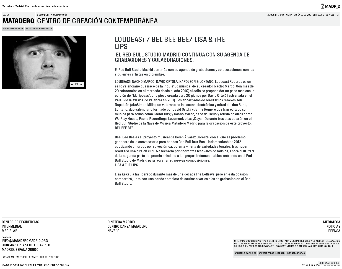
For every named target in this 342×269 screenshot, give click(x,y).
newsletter (332, 15)
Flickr (43, 257)
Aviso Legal (308, 265)
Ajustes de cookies (245, 253)
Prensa (334, 231)
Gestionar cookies (329, 263)
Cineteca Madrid (121, 222)
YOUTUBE (54, 257)
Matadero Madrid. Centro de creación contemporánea (35, 6)
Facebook (21, 257)
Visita (289, 15)
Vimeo (35, 257)
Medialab (9, 231)
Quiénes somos (302, 15)
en (8, 15)
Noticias (333, 226)
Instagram (8, 257)
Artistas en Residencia (38, 28)
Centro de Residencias (20, 222)
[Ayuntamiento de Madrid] (330, 6)
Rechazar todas (296, 253)
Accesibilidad (276, 15)
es (4, 15)
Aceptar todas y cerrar (272, 253)
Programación (59, 15)
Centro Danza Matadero (127, 226)
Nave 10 (114, 231)
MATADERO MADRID (13, 28)
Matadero (18, 21)
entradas (318, 15)
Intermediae (12, 226)
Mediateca (331, 222)
